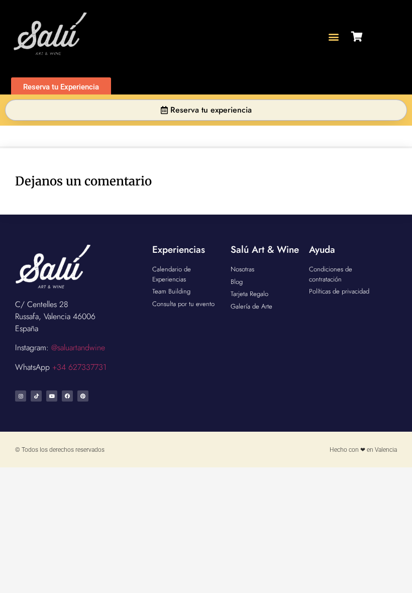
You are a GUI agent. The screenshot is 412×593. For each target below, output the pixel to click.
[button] (334, 36)
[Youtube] (51, 396)
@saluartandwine (78, 347)
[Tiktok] (36, 396)
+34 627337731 (79, 367)
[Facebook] (67, 396)
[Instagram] (20, 396)
